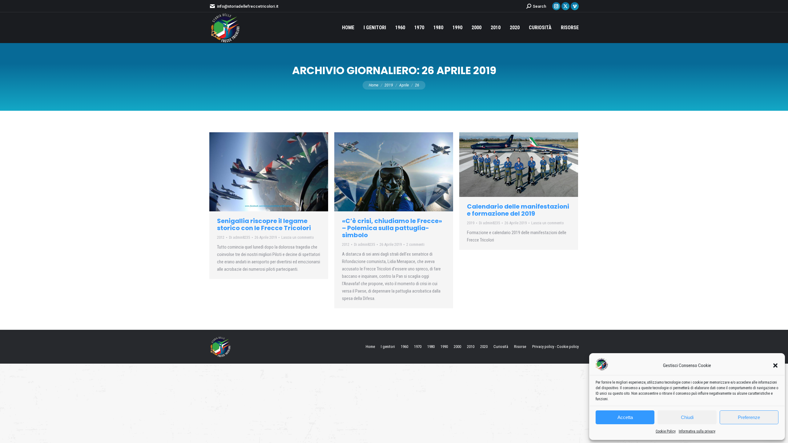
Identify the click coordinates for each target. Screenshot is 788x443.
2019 (470, 223)
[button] (775, 365)
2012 (220, 237)
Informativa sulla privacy (697, 431)
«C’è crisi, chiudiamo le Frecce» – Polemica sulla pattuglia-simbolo (392, 228)
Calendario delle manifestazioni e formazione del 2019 (518, 210)
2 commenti (415, 244)
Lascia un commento (297, 237)
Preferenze (749, 417)
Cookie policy (568, 346)
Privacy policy (543, 346)
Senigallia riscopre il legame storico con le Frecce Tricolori (264, 224)
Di (239, 237)
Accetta (625, 417)
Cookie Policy (666, 431)
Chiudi (687, 417)
